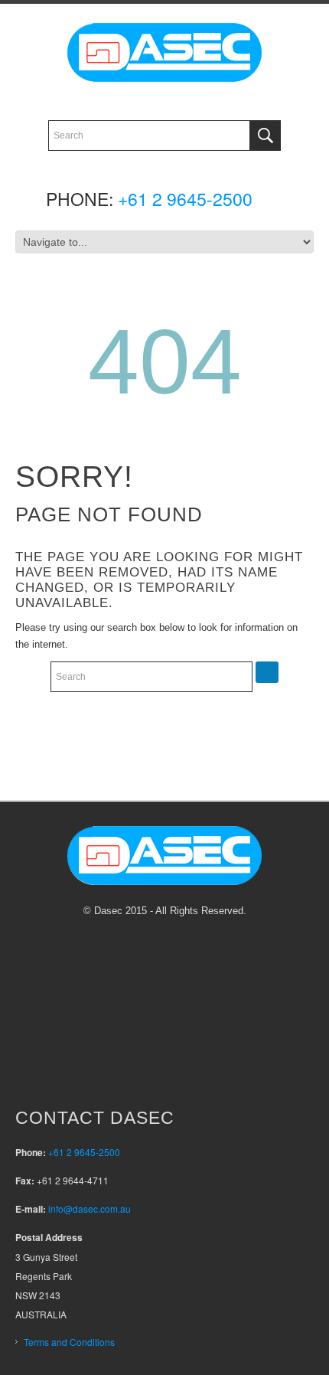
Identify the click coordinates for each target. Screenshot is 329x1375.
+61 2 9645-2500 (185, 198)
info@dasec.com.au (89, 1208)
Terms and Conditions (69, 1341)
